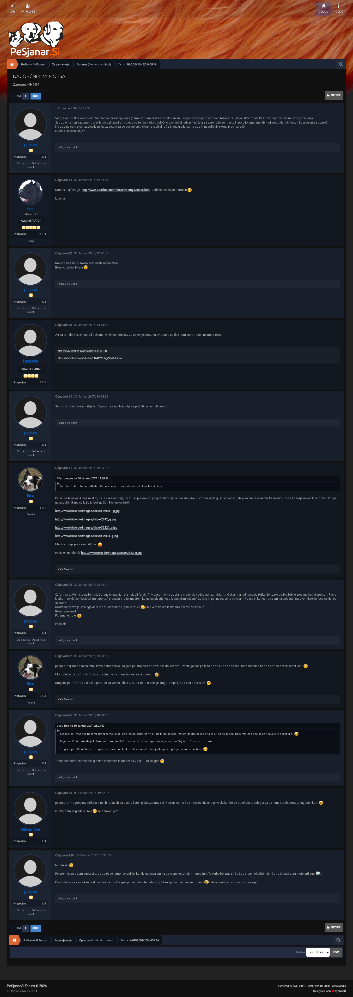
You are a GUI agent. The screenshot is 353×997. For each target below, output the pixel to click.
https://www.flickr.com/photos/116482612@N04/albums (90, 358)
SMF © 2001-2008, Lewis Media (327, 986)
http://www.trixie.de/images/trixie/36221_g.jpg (86, 527)
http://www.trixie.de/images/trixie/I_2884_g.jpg (86, 536)
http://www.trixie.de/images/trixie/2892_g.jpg (85, 519)
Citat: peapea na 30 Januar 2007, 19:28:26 (82, 478)
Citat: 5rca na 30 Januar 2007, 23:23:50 (80, 725)
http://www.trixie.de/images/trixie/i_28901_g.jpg (87, 511)
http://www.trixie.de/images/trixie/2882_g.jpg (111, 553)
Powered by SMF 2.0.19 (292, 986)
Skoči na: (300, 952)
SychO (342, 991)
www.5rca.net (65, 569)
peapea (21, 84)
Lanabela (30, 361)
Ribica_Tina (30, 829)
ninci (106, 64)
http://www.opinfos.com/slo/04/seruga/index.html (116, 190)
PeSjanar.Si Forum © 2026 (27, 986)
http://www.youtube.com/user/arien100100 (82, 351)
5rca (30, 495)
